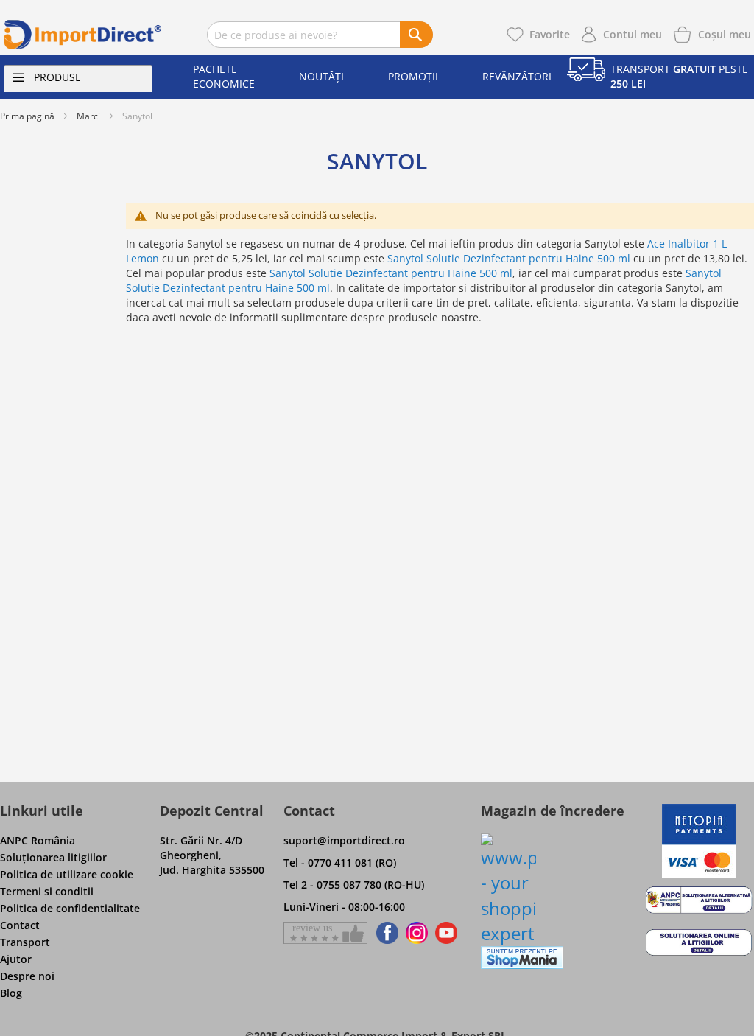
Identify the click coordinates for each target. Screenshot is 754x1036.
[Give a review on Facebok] (325, 933)
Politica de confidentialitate (70, 908)
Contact (20, 925)
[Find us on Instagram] (416, 933)
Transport (25, 942)
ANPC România (37, 840)
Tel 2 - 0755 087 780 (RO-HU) (353, 885)
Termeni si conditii (47, 891)
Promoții (413, 76)
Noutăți (321, 76)
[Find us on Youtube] (446, 933)
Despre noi (27, 976)
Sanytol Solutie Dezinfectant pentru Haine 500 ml (508, 258)
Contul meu (632, 34)
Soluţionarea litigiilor (53, 857)
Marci (88, 116)
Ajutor (16, 959)
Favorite (549, 34)
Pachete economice (224, 76)
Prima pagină (27, 116)
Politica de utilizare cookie (66, 874)
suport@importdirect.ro (344, 840)
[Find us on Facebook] (384, 933)
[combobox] (320, 34)
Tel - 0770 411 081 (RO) (339, 862)
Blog (11, 993)
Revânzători (517, 76)
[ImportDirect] (83, 34)
